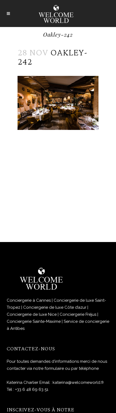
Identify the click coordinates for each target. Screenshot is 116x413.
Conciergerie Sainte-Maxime (34, 321)
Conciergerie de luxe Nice (32, 314)
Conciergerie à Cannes (29, 300)
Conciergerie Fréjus (78, 314)
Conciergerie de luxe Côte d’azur (54, 307)
